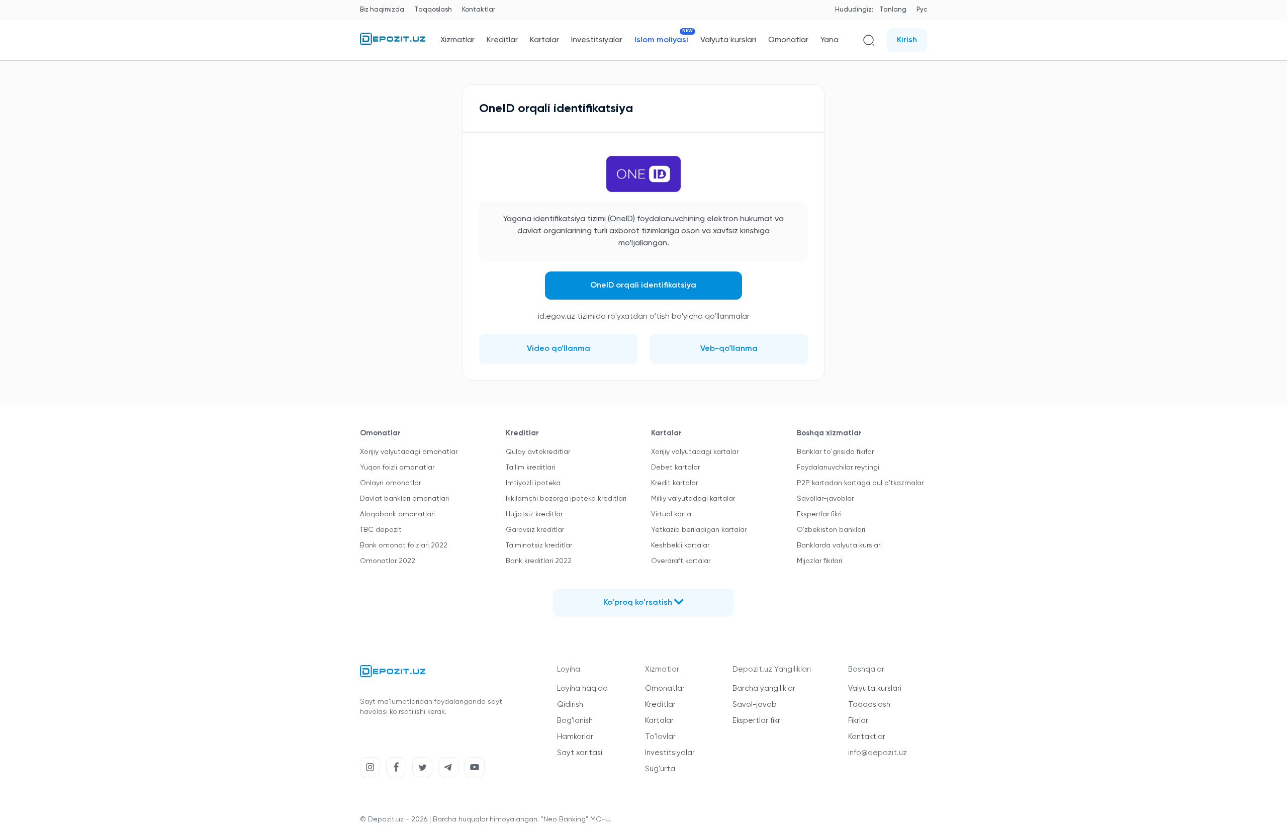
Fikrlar (858, 720)
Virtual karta (671, 514)
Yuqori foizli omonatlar (397, 467)
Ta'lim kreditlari (530, 467)
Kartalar (544, 40)
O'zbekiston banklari (831, 529)
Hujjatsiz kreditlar (534, 514)
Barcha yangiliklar (763, 688)
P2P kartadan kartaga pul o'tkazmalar (860, 483)
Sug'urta (660, 769)
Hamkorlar (575, 736)
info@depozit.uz (877, 753)
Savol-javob (754, 704)
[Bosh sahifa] (392, 43)
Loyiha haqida (582, 688)
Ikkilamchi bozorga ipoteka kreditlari (566, 498)
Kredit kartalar (674, 483)
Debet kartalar (675, 467)
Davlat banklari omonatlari (404, 498)
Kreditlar (502, 40)
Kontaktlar (478, 10)
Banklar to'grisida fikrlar (835, 451)
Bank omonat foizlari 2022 (403, 545)
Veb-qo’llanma (729, 349)
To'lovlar (660, 736)
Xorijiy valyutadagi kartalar (695, 451)
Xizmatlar (457, 40)
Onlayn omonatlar (390, 483)
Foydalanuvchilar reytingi (838, 467)
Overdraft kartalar (680, 561)
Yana (829, 40)
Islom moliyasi (661, 40)
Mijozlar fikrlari (819, 561)
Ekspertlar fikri (819, 514)
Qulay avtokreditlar (538, 451)
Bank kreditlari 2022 (539, 561)
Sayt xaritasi (579, 753)
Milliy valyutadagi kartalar (693, 498)
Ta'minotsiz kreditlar (539, 545)
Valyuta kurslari (728, 40)
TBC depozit (381, 529)
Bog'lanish (575, 720)
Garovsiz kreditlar (535, 529)
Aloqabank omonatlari (397, 514)
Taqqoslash (433, 10)
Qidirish (570, 704)
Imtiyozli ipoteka (533, 483)
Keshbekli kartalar (680, 545)
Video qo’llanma (558, 349)
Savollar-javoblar (825, 498)
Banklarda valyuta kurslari (839, 545)
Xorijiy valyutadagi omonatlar (408, 451)
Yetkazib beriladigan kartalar (699, 529)
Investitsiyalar (596, 40)
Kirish (907, 40)
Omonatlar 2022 (387, 561)
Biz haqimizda (382, 10)
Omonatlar (788, 40)
